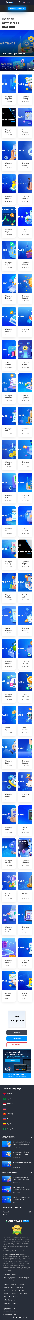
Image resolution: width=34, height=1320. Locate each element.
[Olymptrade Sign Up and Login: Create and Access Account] (25, 515)
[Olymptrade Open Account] (25, 482)
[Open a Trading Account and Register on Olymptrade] (25, 117)
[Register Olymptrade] (17, 1061)
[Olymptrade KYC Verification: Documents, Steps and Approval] (9, 482)
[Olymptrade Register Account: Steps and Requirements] (25, 615)
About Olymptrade (9, 1278)
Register (6, 1281)
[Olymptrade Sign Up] (9, 549)
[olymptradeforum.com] (9, 2)
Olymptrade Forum (9, 1274)
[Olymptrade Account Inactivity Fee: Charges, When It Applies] (9, 681)
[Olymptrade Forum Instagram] (25, 1317)
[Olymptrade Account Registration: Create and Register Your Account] (25, 150)
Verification (19, 1287)
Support (13, 1284)
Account (21, 1290)
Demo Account (13, 1297)
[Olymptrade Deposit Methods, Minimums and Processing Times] (9, 648)
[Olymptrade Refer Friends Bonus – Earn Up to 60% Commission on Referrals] (6, 1144)
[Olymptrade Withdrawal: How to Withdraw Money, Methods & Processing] (25, 681)
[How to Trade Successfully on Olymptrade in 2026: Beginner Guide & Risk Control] (9, 980)
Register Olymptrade (17, 8)
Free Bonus (17, 1044)
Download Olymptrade (10, 1303)
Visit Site (17, 1032)
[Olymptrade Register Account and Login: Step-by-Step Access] (9, 117)
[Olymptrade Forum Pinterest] (29, 1317)
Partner (5, 1293)
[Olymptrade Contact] (9, 781)
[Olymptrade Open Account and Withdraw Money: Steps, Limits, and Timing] (9, 515)
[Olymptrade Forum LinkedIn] (22, 1317)
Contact (13, 1293)
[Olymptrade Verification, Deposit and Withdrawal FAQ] (25, 416)
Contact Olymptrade (9, 1314)
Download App (8, 1287)
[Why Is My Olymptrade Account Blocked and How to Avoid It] (25, 814)
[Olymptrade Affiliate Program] (9, 847)
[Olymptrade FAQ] (9, 416)
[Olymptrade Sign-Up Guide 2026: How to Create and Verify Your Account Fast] (9, 914)
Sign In (5, 1290)
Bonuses (12, 26)
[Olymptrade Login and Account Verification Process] (25, 216)
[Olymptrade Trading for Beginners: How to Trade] (9, 582)
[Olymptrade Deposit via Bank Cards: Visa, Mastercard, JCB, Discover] (9, 283)
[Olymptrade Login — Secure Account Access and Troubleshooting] (9, 748)
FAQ (4, 1297)
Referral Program (9, 1300)
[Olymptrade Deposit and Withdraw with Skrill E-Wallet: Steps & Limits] (25, 748)
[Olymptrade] (16, 1027)
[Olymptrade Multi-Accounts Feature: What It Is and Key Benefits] (9, 814)
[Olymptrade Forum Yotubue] (19, 1317)
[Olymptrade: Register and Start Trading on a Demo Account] (25, 183)
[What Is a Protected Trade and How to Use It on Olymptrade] (25, 881)
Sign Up (13, 1290)
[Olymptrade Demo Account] (25, 316)
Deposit (5, 1284)
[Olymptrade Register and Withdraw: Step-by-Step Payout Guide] (9, 84)
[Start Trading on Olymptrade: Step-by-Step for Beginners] (9, 349)
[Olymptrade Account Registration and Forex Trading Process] (9, 382)
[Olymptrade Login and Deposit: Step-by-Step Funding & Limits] (25, 449)
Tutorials (5, 26)
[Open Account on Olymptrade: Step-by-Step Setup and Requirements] (25, 715)
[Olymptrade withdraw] (9, 449)
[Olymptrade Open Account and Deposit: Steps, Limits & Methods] (9, 150)
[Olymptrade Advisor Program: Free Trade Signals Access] (25, 781)
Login (22, 1281)
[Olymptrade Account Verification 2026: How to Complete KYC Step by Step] (25, 947)
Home (3, 15)
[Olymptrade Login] (9, 216)
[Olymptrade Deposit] (9, 183)
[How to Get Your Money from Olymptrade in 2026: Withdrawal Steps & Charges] (25, 980)
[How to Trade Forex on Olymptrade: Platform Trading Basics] (9, 881)
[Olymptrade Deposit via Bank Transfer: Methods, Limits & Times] (25, 250)
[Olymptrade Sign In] (9, 250)
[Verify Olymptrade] (9, 615)
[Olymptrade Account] (25, 349)
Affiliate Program (23, 1278)
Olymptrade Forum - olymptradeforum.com (10, 1310)
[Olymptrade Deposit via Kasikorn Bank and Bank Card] (25, 648)
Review (21, 1284)
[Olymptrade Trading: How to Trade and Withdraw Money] (25, 84)
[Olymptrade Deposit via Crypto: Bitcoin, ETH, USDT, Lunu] (25, 283)
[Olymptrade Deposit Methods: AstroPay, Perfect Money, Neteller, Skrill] (9, 316)
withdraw (15, 1281)
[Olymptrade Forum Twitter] (15, 1317)
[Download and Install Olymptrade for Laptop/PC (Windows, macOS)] (25, 582)
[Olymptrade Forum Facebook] (12, 1317)
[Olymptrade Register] (25, 549)
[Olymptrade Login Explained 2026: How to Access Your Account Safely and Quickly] (25, 914)
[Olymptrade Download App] (25, 847)
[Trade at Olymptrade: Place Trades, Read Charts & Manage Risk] (25, 382)
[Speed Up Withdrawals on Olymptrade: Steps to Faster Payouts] (9, 715)
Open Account (17, 1038)
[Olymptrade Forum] (17, 1223)
